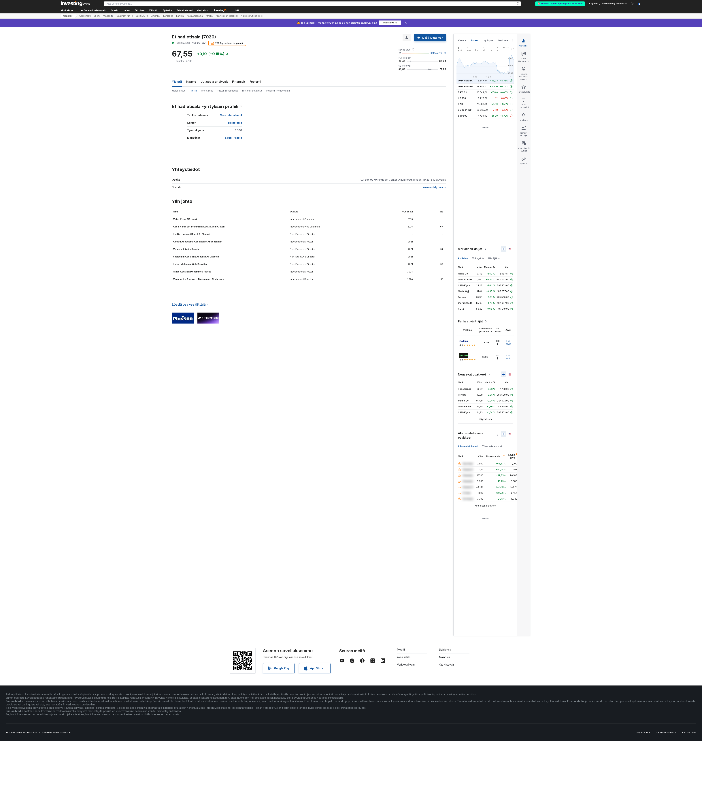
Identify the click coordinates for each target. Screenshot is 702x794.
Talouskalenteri (185, 10)
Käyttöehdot (643, 732)
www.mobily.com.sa (434, 187)
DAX (460, 104)
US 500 (462, 98)
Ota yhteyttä (446, 664)
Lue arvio (508, 342)
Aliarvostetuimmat (468, 446)
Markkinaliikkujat (470, 249)
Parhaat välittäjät (470, 321)
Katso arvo (436, 53)
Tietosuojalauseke (666, 732)
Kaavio (191, 81)
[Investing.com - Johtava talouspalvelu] (75, 3)
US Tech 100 (464, 110)
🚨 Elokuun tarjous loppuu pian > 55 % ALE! (560, 3)
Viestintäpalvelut (231, 115)
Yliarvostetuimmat (492, 446)
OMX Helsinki (465, 86)
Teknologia (235, 122)
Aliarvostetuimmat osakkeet (471, 435)
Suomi (97, 16)
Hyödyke (488, 40)
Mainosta (444, 657)
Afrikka (209, 16)
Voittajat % (478, 258)
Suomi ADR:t (142, 16)
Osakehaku (203, 10)
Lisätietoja (445, 649)
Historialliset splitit (252, 90)
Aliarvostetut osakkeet (226, 16)
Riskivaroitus (689, 732)
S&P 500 (462, 115)
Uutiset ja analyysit (214, 81)
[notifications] (632, 3)
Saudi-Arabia (233, 137)
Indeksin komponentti (278, 90)
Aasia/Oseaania (195, 16)
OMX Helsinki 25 (467, 80)
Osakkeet (68, 16)
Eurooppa (168, 16)
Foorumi (255, 81)
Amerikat (155, 16)
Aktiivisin (463, 258)
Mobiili (401, 649)
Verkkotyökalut (406, 664)
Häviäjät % (494, 258)
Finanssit (238, 81)
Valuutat (462, 40)
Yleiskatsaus (179, 90)
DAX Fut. (462, 92)
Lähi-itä (180, 16)
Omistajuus (207, 90)
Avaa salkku (404, 657)
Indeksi (475, 40)
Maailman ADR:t (124, 16)
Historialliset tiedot (228, 90)
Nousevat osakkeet (472, 374)
